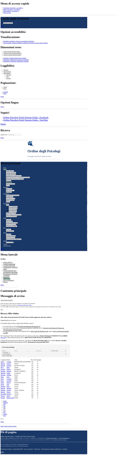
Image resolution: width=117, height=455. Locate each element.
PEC (4, 228)
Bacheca (8, 202)
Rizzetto (3, 373)
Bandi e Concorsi (10, 200)
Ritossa (3, 363)
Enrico (8, 382)
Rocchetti (3, 394)
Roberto (3, 390)
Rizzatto (3, 371)
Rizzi (2, 377)
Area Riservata (7, 245)
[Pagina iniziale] (30, 146)
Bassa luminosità (7, 71)
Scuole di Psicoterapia (11, 216)
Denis (8, 396)
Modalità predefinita (18, 41)
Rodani (3, 397)
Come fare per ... (10, 190)
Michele (9, 388)
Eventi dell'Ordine (13, 206)
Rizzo (2, 382)
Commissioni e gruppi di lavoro (14, 176)
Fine (4, 415)
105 (4, 412)
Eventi (7, 205)
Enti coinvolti (9, 221)
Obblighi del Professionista (12, 195)
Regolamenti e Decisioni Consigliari (15, 179)
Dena (8, 367)
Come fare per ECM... (11, 226)
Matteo (9, 369)
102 (4, 407)
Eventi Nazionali (13, 211)
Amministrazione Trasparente (6, 449)
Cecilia (9, 363)
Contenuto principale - (13, 8)
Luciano (9, 380)
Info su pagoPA (10, 242)
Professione (6, 193)
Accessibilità (64, 449)
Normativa (8, 180)
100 (4, 404)
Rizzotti (3, 386)
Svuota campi (9, 355)
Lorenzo (9, 379)
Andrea (9, 390)
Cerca (2, 134)
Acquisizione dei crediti (12, 223)
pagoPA (5, 241)
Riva (2, 367)
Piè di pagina (7, 12)
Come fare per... (10, 231)
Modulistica (9, 192)
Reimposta (6, 70)
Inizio (2, 26)
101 (4, 406)
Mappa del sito (37, 449)
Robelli (3, 388)
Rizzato (3, 369)
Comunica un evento (11, 213)
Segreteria (5, 187)
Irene (8, 377)
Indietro (5, 402)
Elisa (8, 386)
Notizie (5, 232)
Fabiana (9, 365)
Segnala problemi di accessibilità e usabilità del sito (51, 449)
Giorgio (9, 394)
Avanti (5, 414)
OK (1, 309)
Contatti (5, 244)
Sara (8, 384)
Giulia (8, 373)
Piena (5, 88)
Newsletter (8, 234)
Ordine (5, 169)
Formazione (6, 203)
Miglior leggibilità (7, 73)
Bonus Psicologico (10, 237)
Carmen (9, 361)
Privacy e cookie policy (28, 449)
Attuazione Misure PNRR (18, 449)
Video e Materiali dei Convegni (13, 215)
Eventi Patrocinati (13, 208)
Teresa (8, 392)
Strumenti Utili (9, 197)
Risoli (2, 361)
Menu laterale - (11, 11)
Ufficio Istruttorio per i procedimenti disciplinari (18, 177)
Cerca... (6, 134)
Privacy (8, 185)
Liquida (5, 87)
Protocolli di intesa (10, 198)
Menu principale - (11, 9)
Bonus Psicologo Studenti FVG (13, 239)
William (9, 375)
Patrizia (9, 371)
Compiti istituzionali (11, 172)
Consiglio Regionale (11, 174)
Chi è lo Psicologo (10, 184)
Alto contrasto (25, 43)
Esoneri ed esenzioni (11, 224)
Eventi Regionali (13, 210)
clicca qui (3, 337)
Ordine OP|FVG (10, 171)
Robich (3, 392)
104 (4, 410)
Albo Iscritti (9, 182)
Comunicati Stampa (11, 236)
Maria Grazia (10, 397)
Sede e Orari (9, 189)
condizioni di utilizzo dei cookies (24, 305)
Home (4, 167)
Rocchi (3, 396)
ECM (4, 218)
